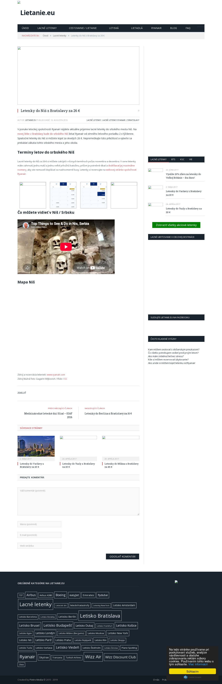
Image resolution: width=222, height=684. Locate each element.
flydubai (103, 595)
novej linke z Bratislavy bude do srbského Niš (43, 133)
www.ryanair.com (56, 374)
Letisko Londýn (45, 633)
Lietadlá (137, 28)
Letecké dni (61, 605)
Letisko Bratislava (100, 615)
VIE (190, 159)
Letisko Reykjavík (83, 640)
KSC (182, 159)
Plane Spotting (129, 647)
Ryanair (156, 28)
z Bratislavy (132, 120)
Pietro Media (36, 679)
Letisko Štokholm (92, 647)
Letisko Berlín (67, 616)
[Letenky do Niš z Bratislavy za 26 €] (78, 76)
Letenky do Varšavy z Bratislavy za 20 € (32, 465)
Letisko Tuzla (25, 647)
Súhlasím (192, 671)
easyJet (74, 595)
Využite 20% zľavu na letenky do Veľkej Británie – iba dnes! (183, 175)
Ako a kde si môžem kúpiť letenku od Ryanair (171, 363)
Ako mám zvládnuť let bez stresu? (166, 356)
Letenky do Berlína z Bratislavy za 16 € (108, 413)
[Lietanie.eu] (36, 11)
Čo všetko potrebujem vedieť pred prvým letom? (173, 352)
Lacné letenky (47, 28)
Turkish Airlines (73, 657)
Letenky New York (101, 605)
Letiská (114, 28)
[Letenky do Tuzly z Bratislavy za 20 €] (78, 448)
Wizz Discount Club (120, 657)
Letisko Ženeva (111, 648)
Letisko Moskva (96, 633)
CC (65, 378)
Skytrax (44, 657)
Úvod (25, 28)
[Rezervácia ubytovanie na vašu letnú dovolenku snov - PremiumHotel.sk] (176, 582)
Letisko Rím (100, 640)
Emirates (88, 595)
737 (21, 595)
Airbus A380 (46, 595)
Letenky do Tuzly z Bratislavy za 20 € (184, 210)
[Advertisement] (176, 98)
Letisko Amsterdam (124, 605)
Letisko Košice (126, 625)
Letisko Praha (63, 640)
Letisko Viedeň (67, 647)
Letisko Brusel (29, 625)
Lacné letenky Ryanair (113, 120)
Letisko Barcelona (28, 616)
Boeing (61, 595)
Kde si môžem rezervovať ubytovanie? (168, 359)
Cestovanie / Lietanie (83, 28)
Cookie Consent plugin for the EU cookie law (192, 677)
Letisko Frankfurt (104, 626)
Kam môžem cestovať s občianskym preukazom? (173, 349)
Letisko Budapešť (58, 625)
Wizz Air (93, 657)
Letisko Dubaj (84, 625)
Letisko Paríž (43, 640)
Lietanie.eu (30, 120)
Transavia (57, 657)
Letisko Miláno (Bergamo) (71, 633)
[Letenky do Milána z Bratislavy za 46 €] (120, 448)
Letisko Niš (25, 640)
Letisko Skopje (117, 640)
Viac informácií (198, 664)
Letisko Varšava (44, 647)
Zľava (21, 664)
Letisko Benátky (47, 617)
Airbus (31, 595)
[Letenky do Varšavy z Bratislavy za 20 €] (36, 448)
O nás (156, 679)
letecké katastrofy (79, 605)
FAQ (188, 28)
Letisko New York (118, 633)
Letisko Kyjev (25, 633)
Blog (173, 28)
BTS (173, 159)
